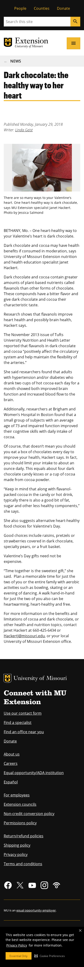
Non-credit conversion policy (29, 813)
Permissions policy (20, 822)
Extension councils (20, 804)
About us (12, 754)
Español (11, 782)
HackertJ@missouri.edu (24, 635)
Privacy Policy (16, 945)
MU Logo (7, 678)
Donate (63, 8)
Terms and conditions (23, 863)
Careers (11, 763)
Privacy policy (16, 854)
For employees (17, 795)
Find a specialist (18, 722)
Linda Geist (24, 129)
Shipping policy (17, 845)
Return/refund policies (23, 835)
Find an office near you (24, 731)
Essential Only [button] (19, 956)
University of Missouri (40, 679)
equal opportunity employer (36, 910)
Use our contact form (23, 713)
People (20, 8)
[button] (49, 956)
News (15, 61)
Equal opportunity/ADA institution (34, 772)
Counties (41, 8)
